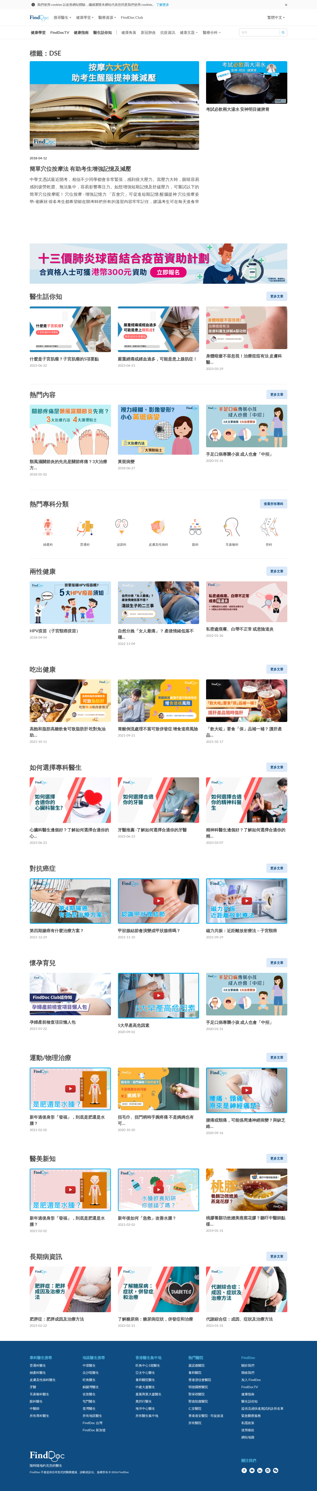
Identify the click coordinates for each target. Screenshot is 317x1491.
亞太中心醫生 (145, 1372)
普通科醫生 (38, 1365)
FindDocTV (59, 32)
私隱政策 (247, 1423)
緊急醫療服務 (251, 1416)
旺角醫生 (89, 1380)
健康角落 (128, 32)
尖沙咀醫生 (91, 1372)
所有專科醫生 (39, 1416)
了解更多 (162, 4)
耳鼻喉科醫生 (39, 1394)
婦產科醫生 (38, 1372)
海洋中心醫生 (145, 1408)
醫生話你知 (102, 32)
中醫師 (34, 1408)
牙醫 (33, 1387)
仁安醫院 (194, 1408)
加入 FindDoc (251, 1380)
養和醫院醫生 (145, 1380)
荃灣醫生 (89, 1408)
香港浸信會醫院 (199, 1380)
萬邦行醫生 (144, 1401)
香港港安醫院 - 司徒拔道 (205, 1416)
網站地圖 (247, 1437)
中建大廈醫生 (145, 1387)
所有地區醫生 (92, 1416)
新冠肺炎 (148, 32)
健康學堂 (38, 32)
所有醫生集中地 (147, 1416)
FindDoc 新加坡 (94, 1430)
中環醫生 (89, 1365)
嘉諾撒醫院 (196, 1365)
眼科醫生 (36, 1401)
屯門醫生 (89, 1401)
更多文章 (276, 296)
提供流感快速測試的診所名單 (262, 1408)
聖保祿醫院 (196, 1394)
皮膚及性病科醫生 (43, 1380)
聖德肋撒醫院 (198, 1401)
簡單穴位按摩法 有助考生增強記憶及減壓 (80, 168)
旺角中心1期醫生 (148, 1365)
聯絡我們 (247, 1372)
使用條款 (247, 1430)
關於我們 (247, 1365)
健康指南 (81, 32)
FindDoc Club (132, 17)
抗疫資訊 (167, 32)
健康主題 (187, 32)
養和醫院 (194, 1372)
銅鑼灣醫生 (91, 1387)
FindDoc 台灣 (92, 1423)
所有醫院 (194, 1423)
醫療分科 (210, 32)
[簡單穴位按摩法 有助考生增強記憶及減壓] (114, 105)
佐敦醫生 (89, 1394)
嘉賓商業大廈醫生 (149, 1394)
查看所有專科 (273, 504)
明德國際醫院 (198, 1387)
